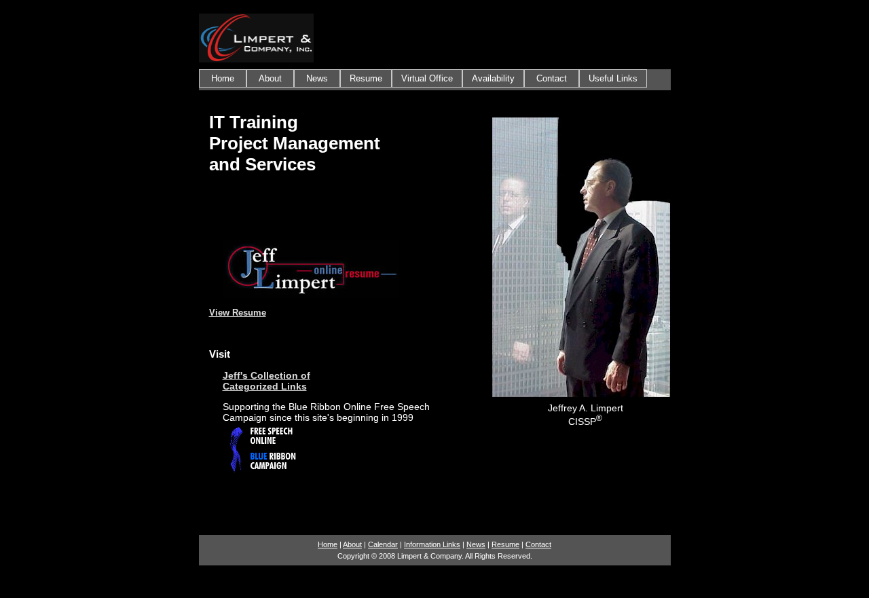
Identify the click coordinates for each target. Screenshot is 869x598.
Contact (551, 78)
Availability (493, 78)
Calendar (383, 544)
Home (222, 78)
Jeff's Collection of (266, 375)
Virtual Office (427, 78)
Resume (366, 78)
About (270, 78)
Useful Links (613, 78)
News (317, 78)
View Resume (237, 312)
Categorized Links (265, 386)
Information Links (432, 544)
